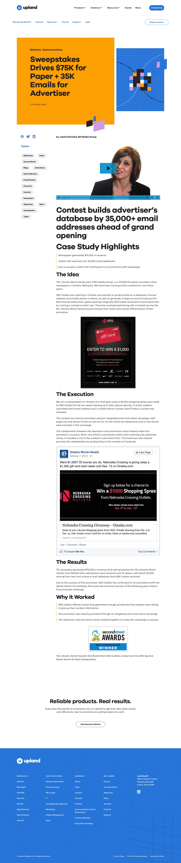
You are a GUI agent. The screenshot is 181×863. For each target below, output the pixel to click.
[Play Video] (58, 197)
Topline (25, 146)
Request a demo (157, 22)
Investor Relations (82, 818)
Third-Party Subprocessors (137, 856)
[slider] (105, 197)
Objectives (28, 204)
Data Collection (30, 174)
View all (20, 820)
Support (76, 22)
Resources (52, 22)
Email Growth (29, 180)
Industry (27, 192)
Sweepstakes (29, 210)
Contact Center (53, 787)
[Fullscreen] (157, 197)
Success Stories (110, 787)
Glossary (107, 804)
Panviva (20, 798)
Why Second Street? (21, 22)
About (77, 781)
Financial (27, 186)
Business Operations (55, 781)
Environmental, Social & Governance (85, 811)
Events (107, 781)
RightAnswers (23, 809)
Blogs (25, 168)
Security (78, 798)
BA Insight (21, 787)
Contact (107, 809)
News (106, 798)
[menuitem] (80, 7)
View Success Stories (90, 724)
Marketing (35, 49)
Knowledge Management (57, 804)
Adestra (20, 781)
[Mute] (147, 197)
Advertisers (40, 168)
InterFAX (20, 792)
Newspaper (28, 198)
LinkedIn (138, 791)
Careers (78, 792)
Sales (41, 155)
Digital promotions (52, 49)
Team (77, 787)
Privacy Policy (119, 856)
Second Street (29, 161)
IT (46, 798)
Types (26, 216)
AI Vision (78, 804)
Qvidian (20, 804)
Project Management (55, 815)
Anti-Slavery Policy (157, 856)
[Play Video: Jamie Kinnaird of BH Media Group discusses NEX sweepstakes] (108, 168)
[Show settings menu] (152, 197)
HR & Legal (50, 792)
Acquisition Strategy (84, 823)
